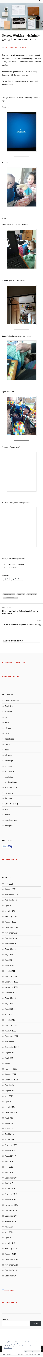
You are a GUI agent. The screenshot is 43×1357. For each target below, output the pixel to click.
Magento (8, 766)
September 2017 (12, 1178)
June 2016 (9, 1227)
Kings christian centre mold (13, 662)
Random (8, 798)
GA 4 (7, 733)
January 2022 (10, 1074)
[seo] (8, 1290)
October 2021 (11, 1085)
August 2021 (10, 1090)
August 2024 (10, 949)
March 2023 (10, 1020)
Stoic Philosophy (10, 676)
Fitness (8, 728)
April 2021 (9, 1101)
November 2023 (11, 987)
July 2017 (9, 1183)
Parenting (9, 793)
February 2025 (11, 916)
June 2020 (9, 1123)
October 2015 (11, 1270)
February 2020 (11, 1145)
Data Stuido (12, 782)
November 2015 (11, 1265)
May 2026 (9, 884)
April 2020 (9, 1134)
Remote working (11, 598)
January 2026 (10, 889)
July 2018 (9, 1172)
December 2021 (11, 1080)
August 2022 (10, 1052)
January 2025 (10, 922)
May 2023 (9, 1014)
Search (5, 1319)
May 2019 (9, 1167)
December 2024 (11, 927)
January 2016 (10, 1254)
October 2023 (11, 992)
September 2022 (12, 1047)
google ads (9, 739)
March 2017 (10, 1188)
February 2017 (11, 1194)
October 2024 (11, 938)
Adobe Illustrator (12, 700)
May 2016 (9, 1232)
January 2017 (10, 1199)
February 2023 (11, 1025)
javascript (9, 760)
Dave (24, 47)
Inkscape (8, 755)
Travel (7, 814)
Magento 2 (9, 771)
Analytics (9, 706)
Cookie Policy (8, 1348)
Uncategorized (11, 820)
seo (6, 809)
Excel (7, 722)
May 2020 (9, 1129)
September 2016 (12, 1216)
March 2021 (10, 1107)
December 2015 (11, 1259)
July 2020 (9, 1118)
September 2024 (12, 943)
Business (8, 711)
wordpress (9, 825)
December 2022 (11, 1036)
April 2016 (9, 1237)
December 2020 (11, 1112)
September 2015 (12, 1276)
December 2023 (11, 982)
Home (7, 744)
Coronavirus (9, 594)
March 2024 (10, 971)
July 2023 (9, 1003)
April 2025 (9, 905)
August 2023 (10, 998)
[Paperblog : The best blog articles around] (7, 847)
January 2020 (10, 1150)
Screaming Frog (11, 804)
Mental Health (11, 787)
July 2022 (9, 1058)
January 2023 (10, 1031)
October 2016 (11, 1210)
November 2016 (11, 1205)
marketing (9, 777)
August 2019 (10, 1156)
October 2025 (11, 900)
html (7, 750)
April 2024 (9, 965)
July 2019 (9, 1161)
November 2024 (11, 933)
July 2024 (9, 954)
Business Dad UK (9, 859)
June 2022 (9, 1063)
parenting (32, 594)
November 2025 (11, 894)
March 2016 (10, 1243)
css (6, 717)
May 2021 (9, 1096)
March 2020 (10, 1139)
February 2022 (11, 1069)
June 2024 (9, 960)
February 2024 (11, 976)
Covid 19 (21, 594)
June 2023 (9, 1009)
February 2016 (11, 1248)
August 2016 (10, 1221)
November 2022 (11, 1042)
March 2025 (10, 911)
